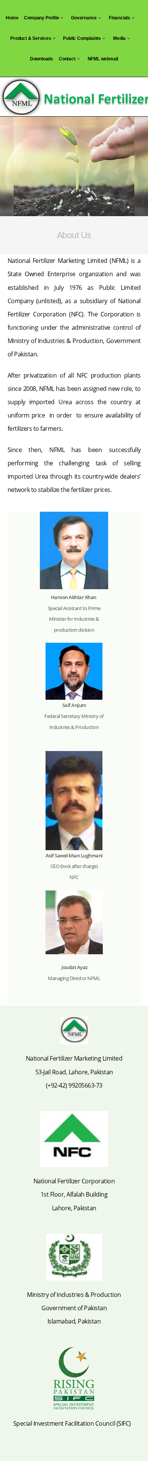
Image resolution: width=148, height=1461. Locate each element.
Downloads (41, 59)
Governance (84, 18)
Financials (119, 18)
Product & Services (30, 38)
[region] (74, 166)
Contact (67, 59)
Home (12, 18)
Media (119, 38)
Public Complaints (82, 38)
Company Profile (41, 18)
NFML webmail (103, 59)
